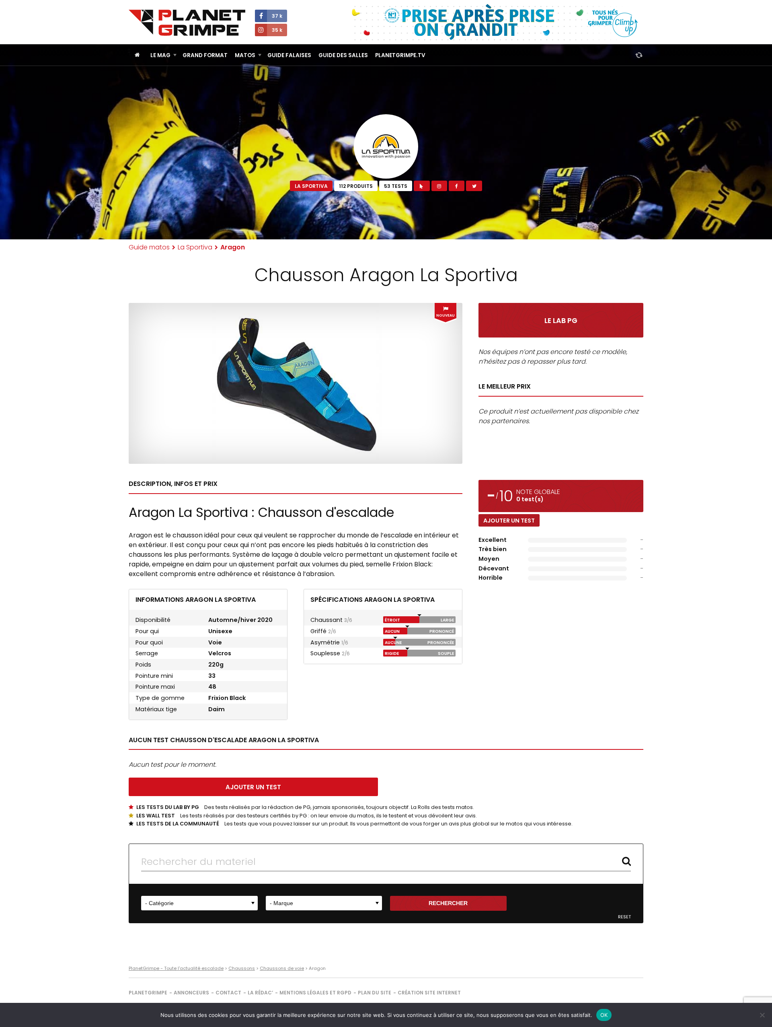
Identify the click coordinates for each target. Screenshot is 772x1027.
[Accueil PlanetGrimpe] (137, 55)
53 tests (395, 186)
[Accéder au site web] (421, 186)
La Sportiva (311, 186)
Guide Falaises (289, 55)
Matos (245, 55)
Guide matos (149, 247)
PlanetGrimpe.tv (400, 55)
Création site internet (429, 992)
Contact (228, 992)
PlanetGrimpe (148, 992)
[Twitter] (474, 186)
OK (604, 1015)
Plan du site (374, 992)
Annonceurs (191, 992)
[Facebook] (456, 186)
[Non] (762, 1015)
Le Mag (160, 55)
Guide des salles (343, 55)
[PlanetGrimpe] (187, 23)
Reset (624, 917)
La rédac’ (260, 992)
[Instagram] (439, 186)
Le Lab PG (560, 320)
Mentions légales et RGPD (315, 992)
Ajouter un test (509, 521)
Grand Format (205, 55)
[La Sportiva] (386, 146)
